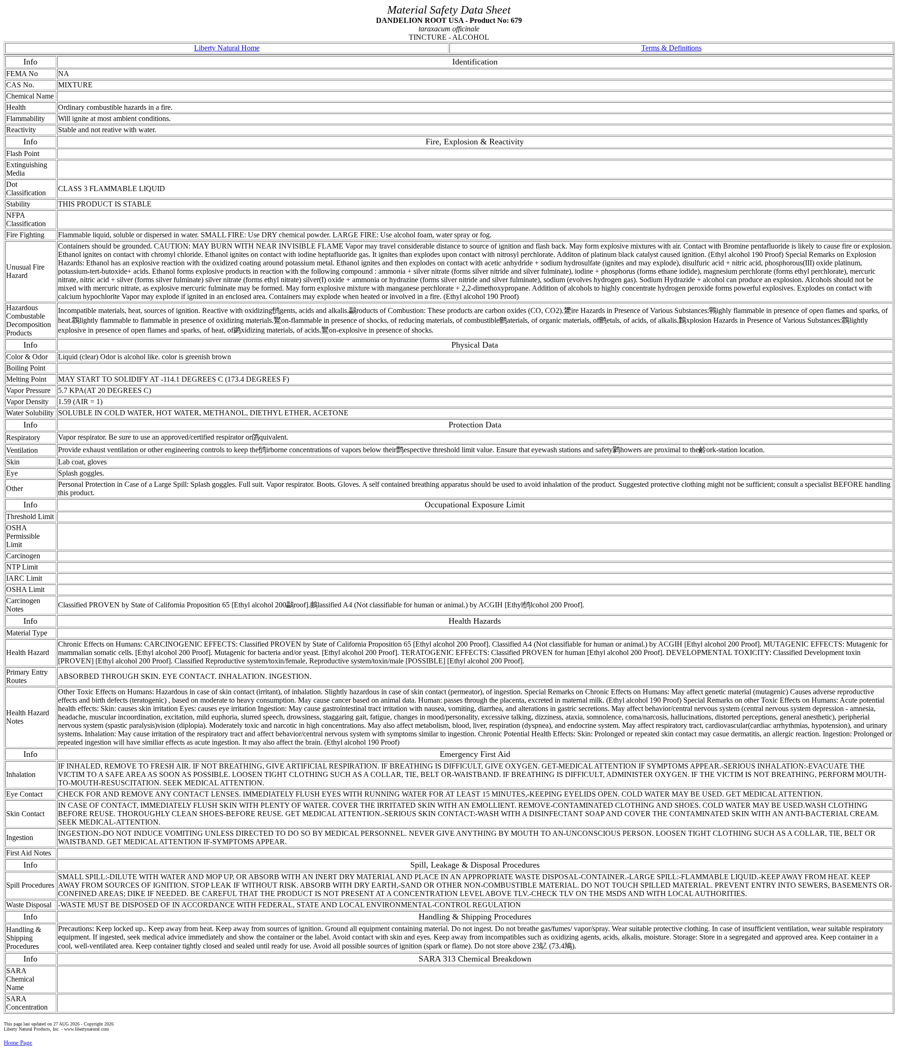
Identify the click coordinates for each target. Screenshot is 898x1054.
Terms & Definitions (671, 48)
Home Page (18, 1042)
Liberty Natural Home (227, 48)
